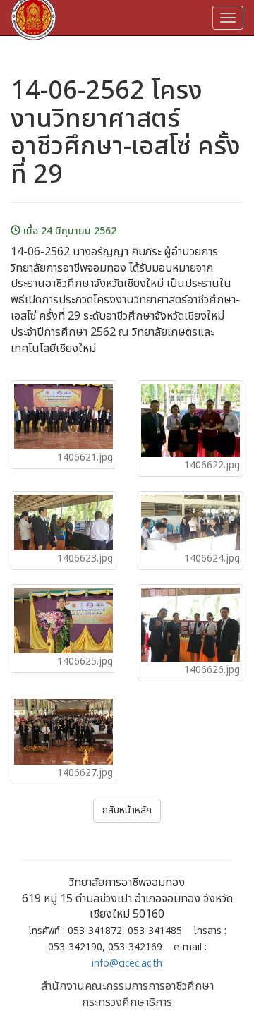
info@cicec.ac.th (127, 964)
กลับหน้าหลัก (127, 810)
